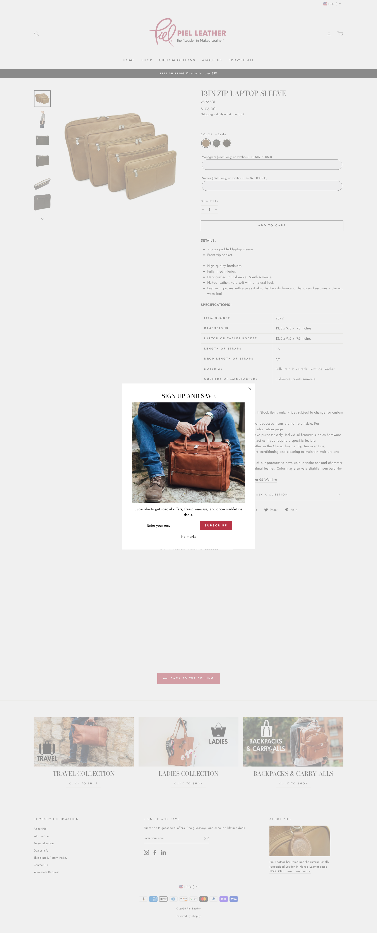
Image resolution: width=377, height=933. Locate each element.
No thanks (188, 536)
